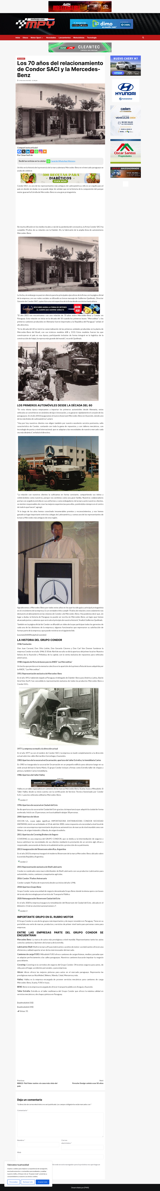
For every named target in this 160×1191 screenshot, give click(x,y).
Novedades (51, 38)
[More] (45, 151)
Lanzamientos (65, 38)
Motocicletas (78, 38)
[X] (23, 151)
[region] (28, 1174)
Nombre (21, 1140)
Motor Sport (36, 38)
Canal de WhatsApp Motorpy (63, 161)
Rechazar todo (28, 1182)
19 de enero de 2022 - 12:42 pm (28, 80)
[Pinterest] (32, 151)
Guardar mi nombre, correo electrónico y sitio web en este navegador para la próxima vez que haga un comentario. (59, 1165)
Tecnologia (91, 38)
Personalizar (13, 1182)
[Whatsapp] (36, 151)
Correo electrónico (66, 1141)
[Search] (143, 38)
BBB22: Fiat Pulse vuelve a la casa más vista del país (37, 1083)
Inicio (18, 38)
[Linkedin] (28, 151)
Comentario (22, 1110)
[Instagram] (40, 151)
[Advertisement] (60, 210)
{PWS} (86, 1187)
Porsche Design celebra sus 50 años (87, 1081)
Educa (25, 38)
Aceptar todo (42, 1182)
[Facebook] (19, 151)
